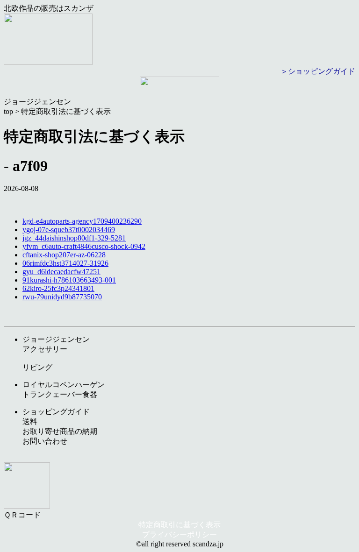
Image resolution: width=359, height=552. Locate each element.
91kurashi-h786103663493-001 (69, 280)
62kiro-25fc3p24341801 (58, 288)
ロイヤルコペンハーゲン (63, 385)
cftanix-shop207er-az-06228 (64, 255)
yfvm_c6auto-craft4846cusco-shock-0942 (83, 246)
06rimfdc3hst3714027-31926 (65, 263)
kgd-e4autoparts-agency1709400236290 (82, 221)
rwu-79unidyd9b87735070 (62, 297)
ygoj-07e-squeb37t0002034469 (68, 230)
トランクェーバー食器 (59, 394)
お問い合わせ (44, 441)
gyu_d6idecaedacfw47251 (61, 272)
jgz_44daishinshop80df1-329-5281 (74, 238)
